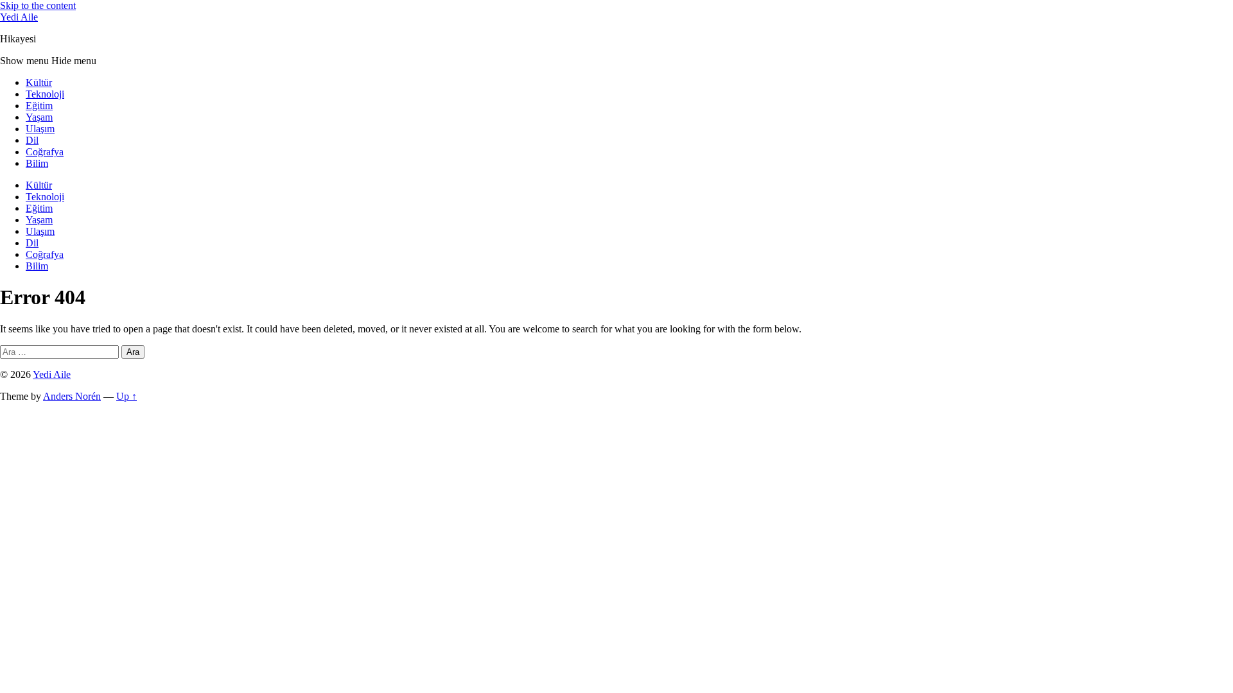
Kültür (39, 82)
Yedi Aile (19, 17)
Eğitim (39, 105)
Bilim (37, 163)
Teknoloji (45, 94)
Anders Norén (72, 396)
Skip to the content (38, 5)
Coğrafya (45, 151)
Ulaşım (40, 128)
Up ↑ (126, 396)
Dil (32, 140)
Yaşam (39, 117)
